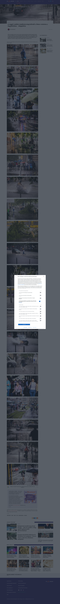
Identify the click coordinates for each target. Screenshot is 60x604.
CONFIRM (24, 324)
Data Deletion (25, 327)
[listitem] (30, 290)
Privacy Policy (34, 327)
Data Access (30, 327)
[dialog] (30, 302)
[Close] (44, 276)
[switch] (40, 292)
